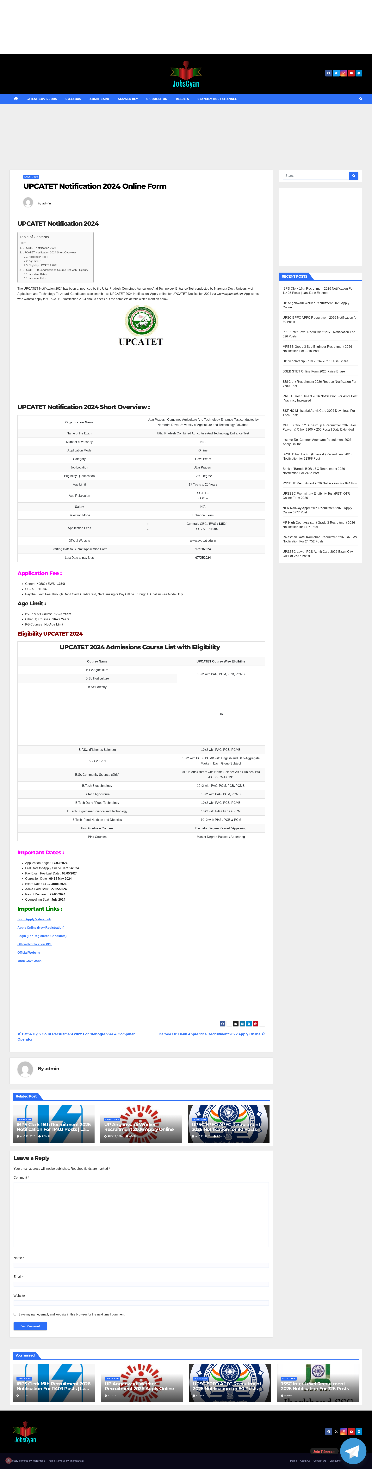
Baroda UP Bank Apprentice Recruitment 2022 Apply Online (210, 1034)
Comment (21, 1177)
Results (182, 99)
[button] (360, 98)
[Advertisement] (116, 27)
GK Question (156, 99)
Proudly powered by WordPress (28, 1460)
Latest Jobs (31, 177)
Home (293, 1460)
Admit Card (99, 99)
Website (19, 1295)
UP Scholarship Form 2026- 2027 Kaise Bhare (315, 361)
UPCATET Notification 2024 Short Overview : (49, 252)
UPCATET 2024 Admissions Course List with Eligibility (56, 269)
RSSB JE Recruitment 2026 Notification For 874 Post (320, 483)
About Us (305, 1460)
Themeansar (76, 1460)
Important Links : (38, 278)
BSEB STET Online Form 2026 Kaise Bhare (314, 371)
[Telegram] (353, 1451)
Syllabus (73, 99)
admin (46, 203)
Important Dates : (38, 274)
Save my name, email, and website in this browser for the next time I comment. (71, 1314)
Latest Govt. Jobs (42, 99)
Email (18, 1276)
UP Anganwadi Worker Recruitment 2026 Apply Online (139, 1127)
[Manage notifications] (8, 1460)
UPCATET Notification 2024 (39, 247)
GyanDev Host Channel (217, 99)
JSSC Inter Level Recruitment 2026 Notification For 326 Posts (315, 1386)
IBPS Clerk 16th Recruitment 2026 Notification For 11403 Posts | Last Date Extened (53, 1129)
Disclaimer (335, 1460)
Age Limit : (35, 261)
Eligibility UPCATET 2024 (43, 265)
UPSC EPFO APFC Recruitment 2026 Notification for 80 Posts (226, 1127)
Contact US (319, 1460)
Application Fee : (38, 256)
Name (19, 1258)
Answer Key (128, 99)
